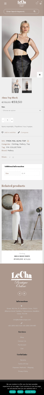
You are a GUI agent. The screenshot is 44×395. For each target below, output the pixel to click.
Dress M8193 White (22, 256)
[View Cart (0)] (41, 3)
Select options (19, 226)
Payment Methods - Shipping (23, 367)
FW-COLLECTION (13, 147)
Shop (22, 337)
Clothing (15, 144)
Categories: (6, 144)
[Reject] (41, 388)
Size (3, 107)
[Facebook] (20, 293)
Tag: (3, 147)
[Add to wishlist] (24, 226)
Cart (22, 348)
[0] (37, 3)
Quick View (22, 245)
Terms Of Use (23, 364)
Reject (20, 392)
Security (23, 360)
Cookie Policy (30, 392)
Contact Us (22, 341)
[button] (5, 3)
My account (22, 345)
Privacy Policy (23, 371)
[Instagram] (24, 293)
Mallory (22, 144)
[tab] (22, 166)
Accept (12, 392)
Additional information (14, 166)
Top (28, 144)
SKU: (3, 141)
